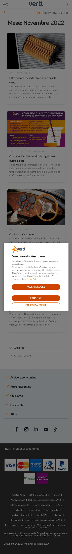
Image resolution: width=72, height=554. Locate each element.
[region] (36, 277)
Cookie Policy (32, 279)
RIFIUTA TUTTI (36, 298)
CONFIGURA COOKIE (35, 305)
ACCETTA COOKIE (36, 287)
